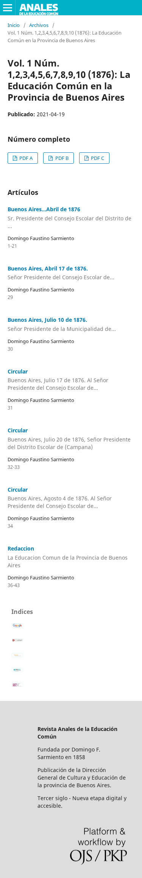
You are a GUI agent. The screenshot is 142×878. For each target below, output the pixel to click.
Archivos (38, 25)
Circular (58, 380)
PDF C (97, 158)
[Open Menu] (7, 7)
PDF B (61, 158)
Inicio (14, 25)
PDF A (25, 158)
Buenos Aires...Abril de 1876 (69, 217)
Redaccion (68, 557)
